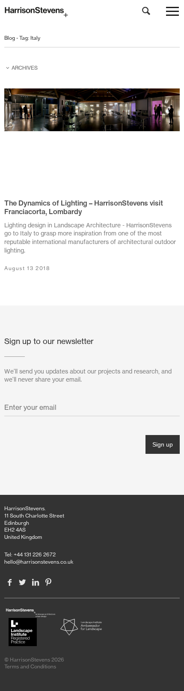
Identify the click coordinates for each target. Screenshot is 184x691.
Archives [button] (25, 68)
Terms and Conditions (30, 666)
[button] (172, 13)
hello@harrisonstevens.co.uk (39, 562)
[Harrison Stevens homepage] (92, 12)
